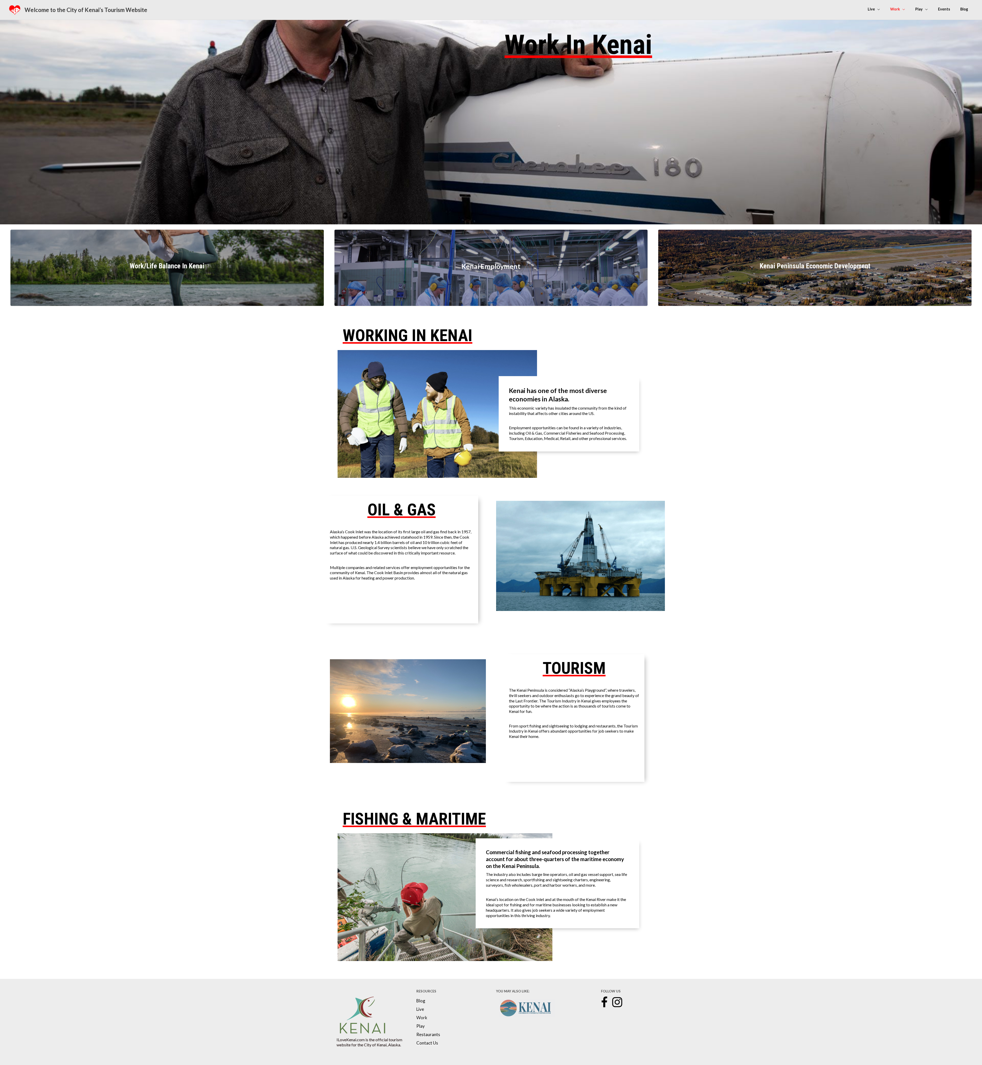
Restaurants (428, 1034)
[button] (604, 1002)
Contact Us (427, 1043)
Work (421, 1017)
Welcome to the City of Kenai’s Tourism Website (86, 9)
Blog (420, 1001)
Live (420, 1009)
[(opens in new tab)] (362, 1014)
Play (420, 1026)
